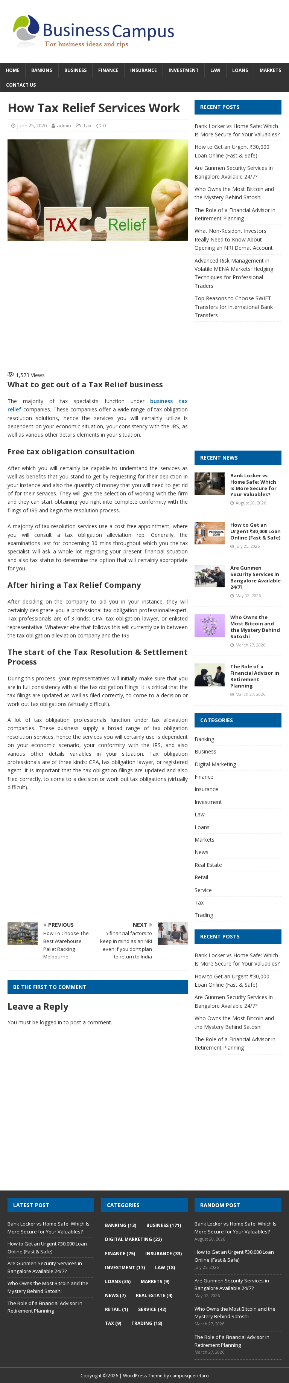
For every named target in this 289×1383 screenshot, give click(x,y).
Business (75, 70)
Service (203, 890)
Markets (270, 70)
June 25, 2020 (32, 125)
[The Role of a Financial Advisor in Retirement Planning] (210, 681)
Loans (240, 70)
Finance (108, 70)
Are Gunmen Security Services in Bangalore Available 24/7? (255, 577)
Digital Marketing (215, 764)
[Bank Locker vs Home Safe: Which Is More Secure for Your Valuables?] (210, 490)
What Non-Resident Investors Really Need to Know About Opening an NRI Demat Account (234, 239)
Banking (42, 70)
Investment (184, 70)
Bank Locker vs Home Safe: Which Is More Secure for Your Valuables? (253, 485)
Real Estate (208, 864)
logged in (51, 1022)
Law (215, 70)
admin (64, 125)
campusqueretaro (189, 1375)
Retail (201, 877)
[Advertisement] (130, 304)
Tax (87, 125)
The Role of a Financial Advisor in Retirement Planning (254, 676)
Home (13, 70)
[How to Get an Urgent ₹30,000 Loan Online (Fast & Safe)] (210, 540)
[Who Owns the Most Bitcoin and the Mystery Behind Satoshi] (210, 632)
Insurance (143, 70)
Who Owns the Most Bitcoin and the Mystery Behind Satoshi (255, 627)
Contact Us (21, 85)
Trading (204, 914)
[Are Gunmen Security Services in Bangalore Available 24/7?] (210, 583)
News (201, 852)
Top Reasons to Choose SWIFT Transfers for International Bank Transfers (234, 307)
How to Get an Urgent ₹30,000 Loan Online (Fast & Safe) (255, 531)
